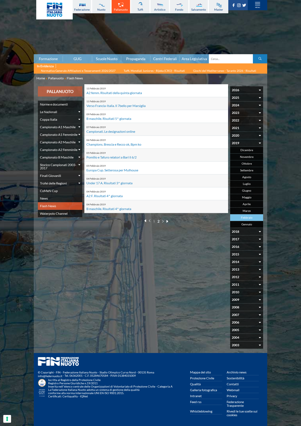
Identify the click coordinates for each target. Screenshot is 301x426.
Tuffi (140, 9)
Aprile (247, 204)
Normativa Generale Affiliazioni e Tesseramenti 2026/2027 (78, 70)
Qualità (195, 384)
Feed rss (195, 402)
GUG (77, 59)
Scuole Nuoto (107, 59)
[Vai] (260, 58)
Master (218, 9)
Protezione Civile (202, 378)
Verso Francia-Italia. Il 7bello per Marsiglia (116, 106)
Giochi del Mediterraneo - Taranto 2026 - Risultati (224, 70)
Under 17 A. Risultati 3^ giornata (109, 183)
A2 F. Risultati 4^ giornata (104, 196)
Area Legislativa (194, 59)
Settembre (246, 170)
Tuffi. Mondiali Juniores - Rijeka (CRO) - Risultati (154, 70)
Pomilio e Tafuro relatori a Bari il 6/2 (111, 157)
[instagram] (239, 5)
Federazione (82, 9)
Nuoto (101, 9)
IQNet (84, 396)
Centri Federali (165, 59)
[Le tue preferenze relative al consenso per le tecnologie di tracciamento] (7, 419)
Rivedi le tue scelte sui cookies (242, 413)
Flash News (48, 206)
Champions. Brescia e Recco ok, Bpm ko (113, 144)
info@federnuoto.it (50, 376)
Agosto (246, 177)
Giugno (246, 190)
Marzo (247, 210)
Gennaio (246, 224)
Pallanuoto (121, 9)
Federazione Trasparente (235, 403)
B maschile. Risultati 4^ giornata (108, 209)
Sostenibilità (235, 378)
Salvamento (198, 9)
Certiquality (70, 396)
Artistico (159, 9)
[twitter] (245, 5)
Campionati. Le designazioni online (110, 131)
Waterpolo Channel (54, 213)
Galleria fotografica (203, 390)
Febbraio (246, 217)
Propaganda (135, 59)
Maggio (246, 197)
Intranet (196, 396)
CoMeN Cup (49, 191)
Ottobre (247, 163)
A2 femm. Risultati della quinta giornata (114, 93)
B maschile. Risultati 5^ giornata (108, 118)
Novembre (246, 156)
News (44, 198)
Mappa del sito (200, 372)
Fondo (179, 9)
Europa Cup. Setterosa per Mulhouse (112, 170)
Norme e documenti (54, 104)
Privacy (232, 396)
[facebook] (234, 5)
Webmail (233, 390)
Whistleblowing (201, 411)
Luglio (247, 183)
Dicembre (246, 150)
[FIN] (54, 9)
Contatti (233, 384)
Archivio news (237, 372)
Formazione (48, 59)
